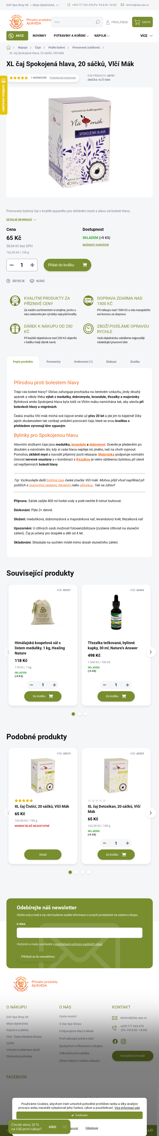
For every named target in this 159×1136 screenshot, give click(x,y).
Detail (43, 854)
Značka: (99, 79)
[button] (73, 714)
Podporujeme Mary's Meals (76, 1031)
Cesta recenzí (67, 1016)
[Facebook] (115, 1040)
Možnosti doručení (96, 244)
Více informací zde (127, 1107)
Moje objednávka (43, 5)
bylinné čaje (55, 480)
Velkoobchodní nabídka (74, 1053)
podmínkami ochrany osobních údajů (78, 944)
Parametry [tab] (53, 361)
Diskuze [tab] (111, 361)
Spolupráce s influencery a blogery (81, 1046)
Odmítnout (92, 1128)
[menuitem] (17, 35)
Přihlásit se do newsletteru (38, 956)
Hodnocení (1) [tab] (83, 361)
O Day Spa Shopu (70, 1023)
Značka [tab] (135, 361)
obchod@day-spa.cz (133, 1017)
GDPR (10, 1043)
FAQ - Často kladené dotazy (24, 1036)
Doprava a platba (17, 1030)
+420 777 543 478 (133, 1028)
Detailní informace (19, 219)
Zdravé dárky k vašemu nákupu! (79, 1060)
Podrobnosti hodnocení (63, 77)
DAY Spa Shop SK (17, 5)
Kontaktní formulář (132, 1055)
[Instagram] (123, 1040)
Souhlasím (81, 1115)
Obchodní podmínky (19, 1056)
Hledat (97, 22)
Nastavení (71, 1128)
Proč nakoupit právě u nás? (76, 1038)
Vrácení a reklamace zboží (23, 1049)
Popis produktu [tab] (23, 361)
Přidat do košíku (61, 265)
